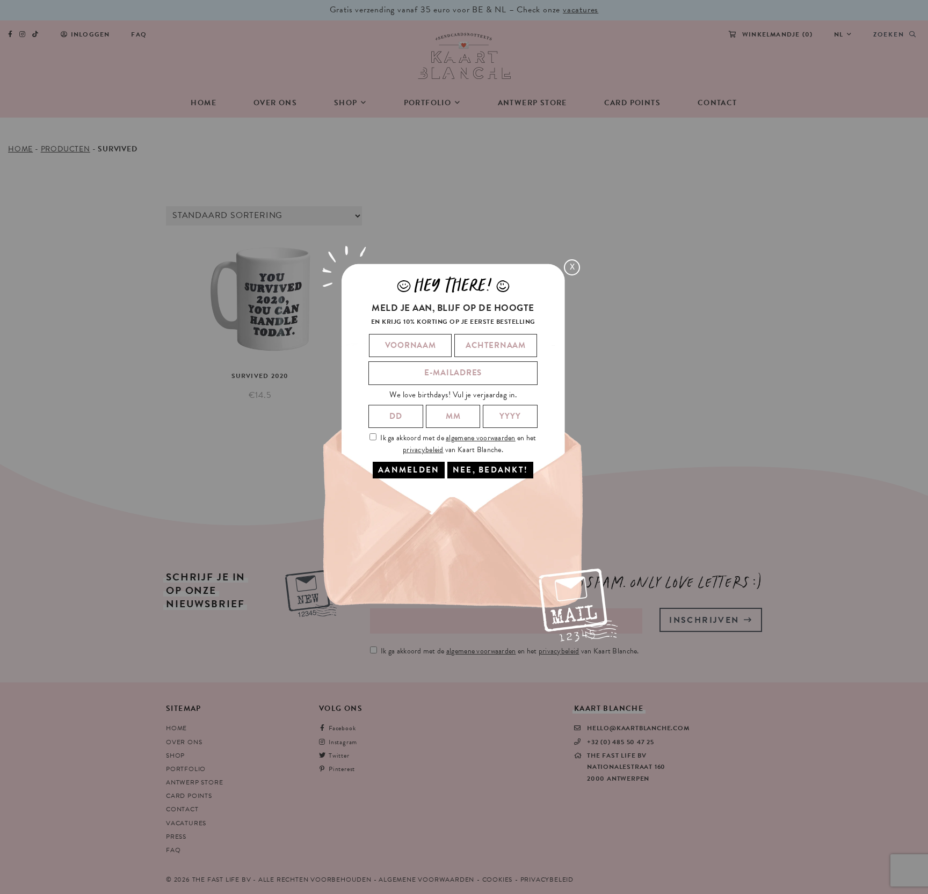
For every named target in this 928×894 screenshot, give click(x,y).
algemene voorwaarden (481, 438)
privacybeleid (423, 449)
